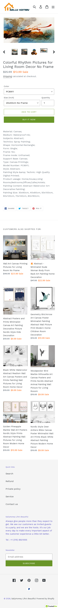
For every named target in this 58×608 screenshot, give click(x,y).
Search (9, 473)
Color (6, 86)
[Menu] (53, 7)
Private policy (13, 489)
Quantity (46, 97)
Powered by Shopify (45, 599)
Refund (10, 481)
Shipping (7, 76)
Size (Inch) (9, 97)
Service (10, 496)
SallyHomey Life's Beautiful (23, 599)
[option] (15, 52)
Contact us (12, 504)
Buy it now (29, 119)
